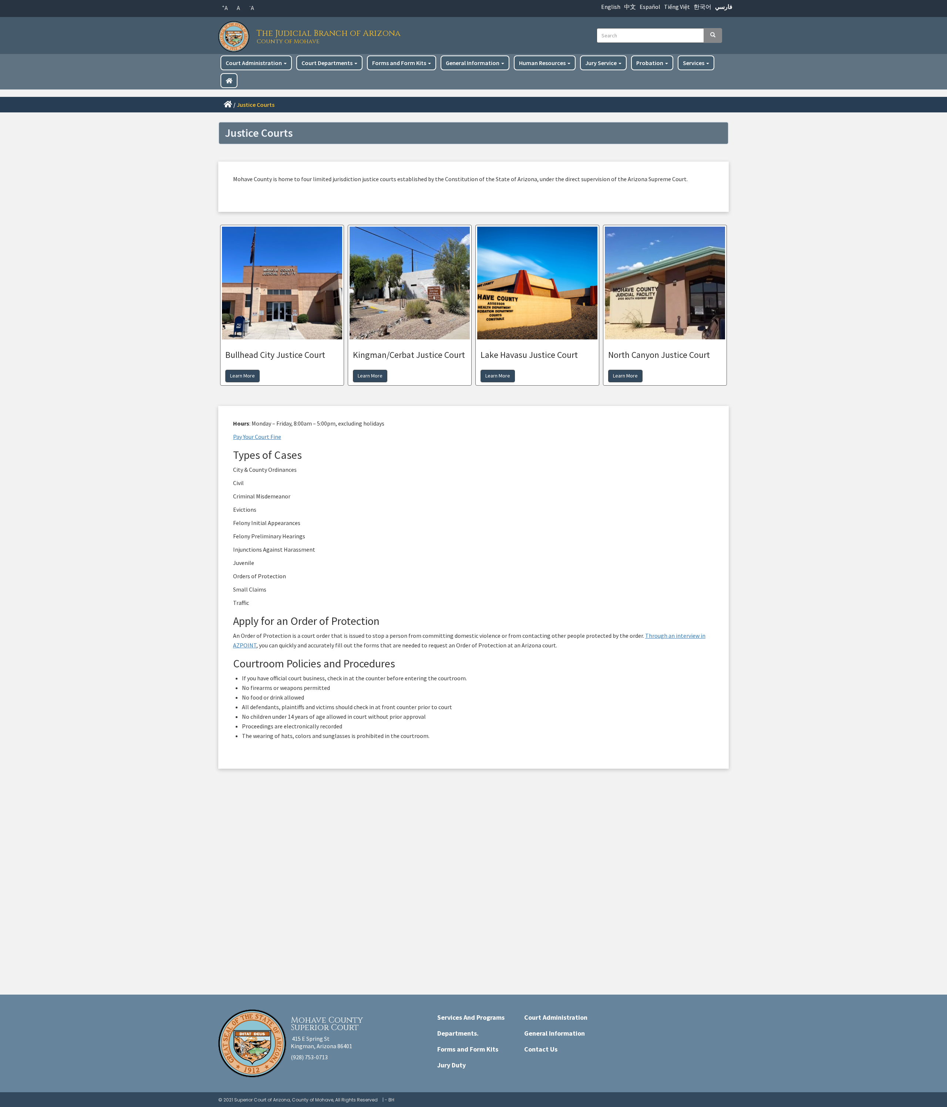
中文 (630, 6)
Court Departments (327, 63)
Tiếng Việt (677, 6)
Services (694, 63)
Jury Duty (451, 1065)
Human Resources (543, 63)
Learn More (242, 375)
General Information (473, 63)
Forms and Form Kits (399, 63)
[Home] (235, 34)
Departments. (458, 1033)
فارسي (723, 7)
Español (650, 6)
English (610, 6)
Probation (650, 63)
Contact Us (540, 1049)
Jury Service (601, 63)
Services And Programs (471, 1017)
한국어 (702, 6)
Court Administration (254, 63)
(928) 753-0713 (309, 1057)
